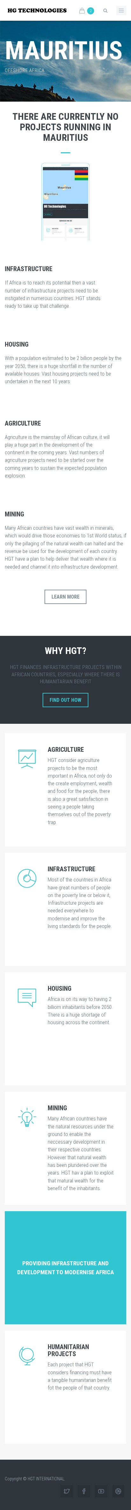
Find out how (65, 700)
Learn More (65, 597)
